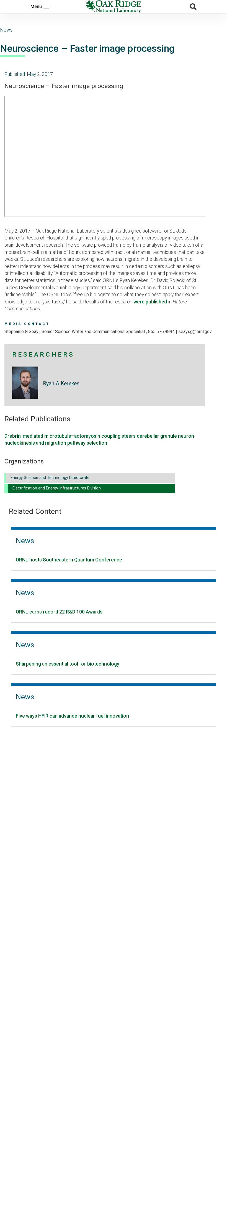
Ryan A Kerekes (61, 383)
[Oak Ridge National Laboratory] (113, 6)
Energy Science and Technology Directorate (50, 477)
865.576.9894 (161, 331)
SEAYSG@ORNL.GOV (195, 331)
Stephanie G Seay (22, 331)
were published (150, 302)
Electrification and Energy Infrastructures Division (56, 488)
